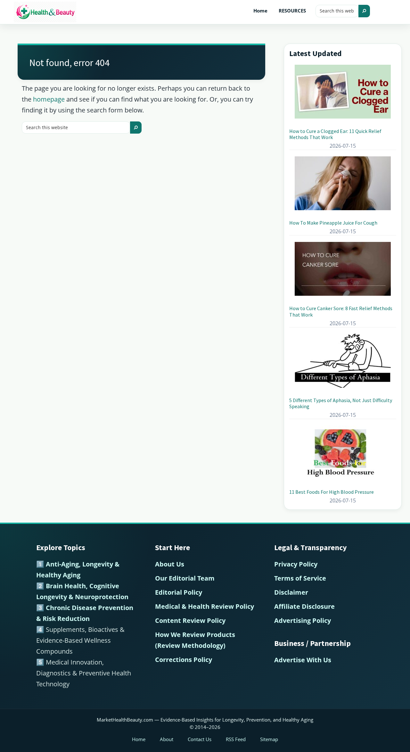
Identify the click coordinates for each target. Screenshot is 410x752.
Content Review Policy (190, 620)
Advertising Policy (302, 620)
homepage (49, 99)
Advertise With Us (302, 660)
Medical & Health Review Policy (204, 606)
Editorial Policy (178, 592)
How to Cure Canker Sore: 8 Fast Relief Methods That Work (340, 311)
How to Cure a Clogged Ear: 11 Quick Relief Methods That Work (335, 134)
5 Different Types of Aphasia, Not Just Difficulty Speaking (340, 403)
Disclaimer (291, 592)
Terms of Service (300, 578)
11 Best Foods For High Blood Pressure (331, 492)
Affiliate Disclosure (304, 606)
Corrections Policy (183, 659)
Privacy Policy (295, 564)
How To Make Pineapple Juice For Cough (333, 222)
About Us (169, 564)
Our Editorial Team (185, 578)
